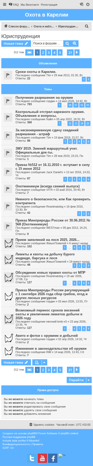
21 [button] (70, 52)
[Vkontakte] (32, 458)
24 (82, 123)
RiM (48, 352)
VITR (49, 189)
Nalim (49, 119)
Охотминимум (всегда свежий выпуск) (48, 186)
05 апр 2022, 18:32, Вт (70, 119)
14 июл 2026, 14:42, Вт (72, 101)
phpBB (32, 433)
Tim (48, 75)
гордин (50, 101)
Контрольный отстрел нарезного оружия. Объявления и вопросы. (50, 114)
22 (70, 123)
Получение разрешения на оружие (44, 98)
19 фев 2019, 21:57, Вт (68, 137)
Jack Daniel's (54, 172)
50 (70, 105)
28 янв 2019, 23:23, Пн (68, 155)
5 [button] (60, 52)
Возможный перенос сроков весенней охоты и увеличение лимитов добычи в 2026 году (49, 314)
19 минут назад (79, 261)
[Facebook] (52, 458)
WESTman (53, 227)
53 (88, 105)
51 (76, 105)
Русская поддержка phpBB (19, 437)
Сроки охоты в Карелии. (36, 72)
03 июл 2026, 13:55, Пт (73, 301)
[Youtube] (42, 458)
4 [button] (54, 52)
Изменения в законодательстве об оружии (51, 348)
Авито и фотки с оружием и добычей (47, 336)
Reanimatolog (54, 206)
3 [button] (49, 52)
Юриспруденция (20, 36)
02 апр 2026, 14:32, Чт (72, 339)
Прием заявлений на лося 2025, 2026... (48, 240)
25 (88, 123)
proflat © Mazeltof (28, 440)
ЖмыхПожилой (56, 243)
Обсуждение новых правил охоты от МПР (51, 272)
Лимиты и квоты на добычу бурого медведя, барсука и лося (45, 256)
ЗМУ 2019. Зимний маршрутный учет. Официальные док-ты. (47, 150)
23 (76, 123)
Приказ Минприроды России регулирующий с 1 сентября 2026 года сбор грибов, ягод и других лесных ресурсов (52, 294)
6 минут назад (78, 243)
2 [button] (43, 52)
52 (82, 105)
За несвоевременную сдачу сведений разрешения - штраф (47, 132)
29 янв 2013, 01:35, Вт (68, 75)
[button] (29, 52)
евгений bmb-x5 (56, 321)
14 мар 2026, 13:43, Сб (69, 352)
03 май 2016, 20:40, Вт (70, 189)
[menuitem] (14, 5)
